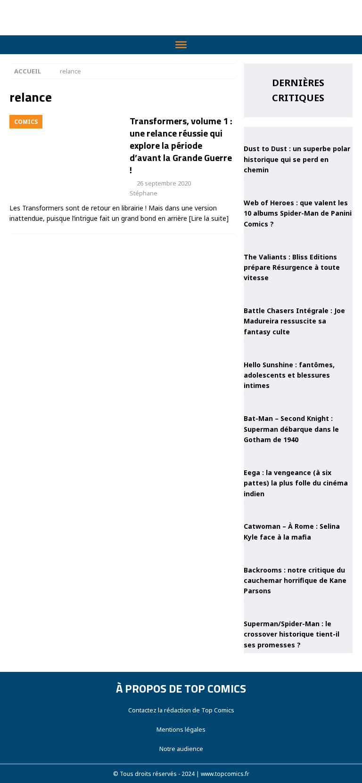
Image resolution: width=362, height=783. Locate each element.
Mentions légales (181, 729)
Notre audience (181, 748)
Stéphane (143, 193)
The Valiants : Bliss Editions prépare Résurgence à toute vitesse (292, 267)
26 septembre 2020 (164, 183)
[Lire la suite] (209, 218)
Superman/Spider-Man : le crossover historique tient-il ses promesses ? (291, 634)
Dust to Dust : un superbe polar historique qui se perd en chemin (297, 159)
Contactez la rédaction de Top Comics (181, 710)
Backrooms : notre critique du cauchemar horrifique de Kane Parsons (295, 580)
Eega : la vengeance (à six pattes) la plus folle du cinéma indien (296, 483)
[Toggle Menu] (181, 44)
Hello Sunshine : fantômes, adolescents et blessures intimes (289, 375)
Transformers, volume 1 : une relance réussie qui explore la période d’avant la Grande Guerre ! (181, 145)
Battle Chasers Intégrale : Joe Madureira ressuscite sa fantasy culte (294, 321)
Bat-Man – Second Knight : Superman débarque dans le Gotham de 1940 (291, 429)
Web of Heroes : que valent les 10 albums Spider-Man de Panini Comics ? (298, 213)
